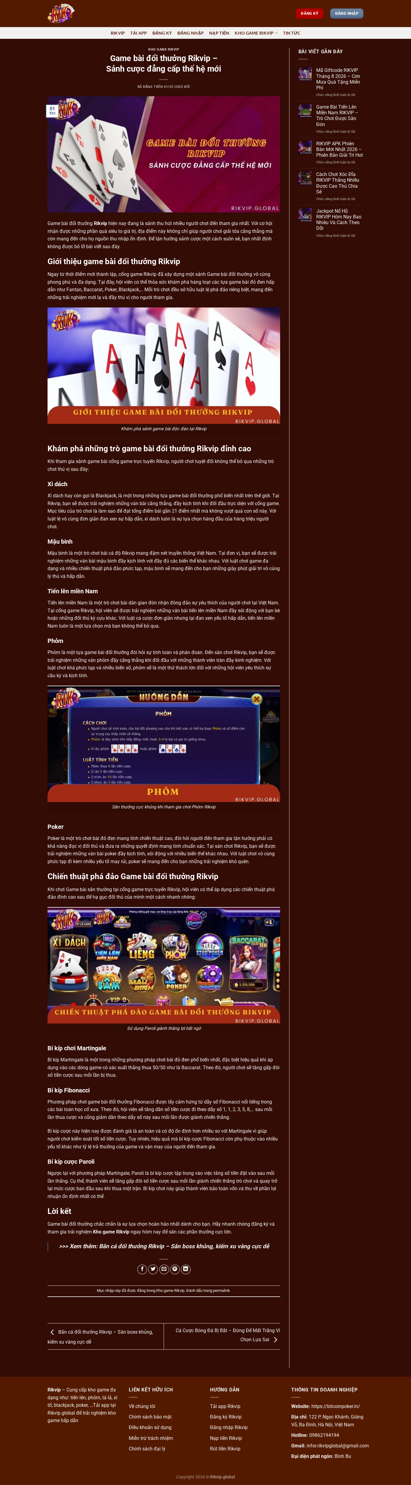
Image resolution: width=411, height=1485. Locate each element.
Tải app (138, 33)
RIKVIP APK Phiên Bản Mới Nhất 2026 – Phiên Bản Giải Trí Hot (339, 149)
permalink (221, 1290)
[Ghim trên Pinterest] (175, 1269)
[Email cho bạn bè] (164, 1269)
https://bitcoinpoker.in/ (335, 1406)
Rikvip (118, 33)
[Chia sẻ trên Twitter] (153, 1269)
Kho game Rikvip (254, 33)
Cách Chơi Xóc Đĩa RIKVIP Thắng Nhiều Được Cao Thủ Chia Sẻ (337, 183)
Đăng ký (162, 33)
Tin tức (291, 33)
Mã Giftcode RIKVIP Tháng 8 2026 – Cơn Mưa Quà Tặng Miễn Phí (338, 79)
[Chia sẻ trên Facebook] (142, 1269)
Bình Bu (343, 1456)
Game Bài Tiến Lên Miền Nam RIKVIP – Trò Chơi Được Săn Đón (337, 115)
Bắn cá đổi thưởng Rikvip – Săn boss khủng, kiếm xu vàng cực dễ (184, 1246)
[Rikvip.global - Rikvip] (78, 13)
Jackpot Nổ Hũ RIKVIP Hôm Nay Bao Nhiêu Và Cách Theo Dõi (338, 219)
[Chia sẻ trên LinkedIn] (186, 1269)
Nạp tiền (219, 33)
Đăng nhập (191, 33)
